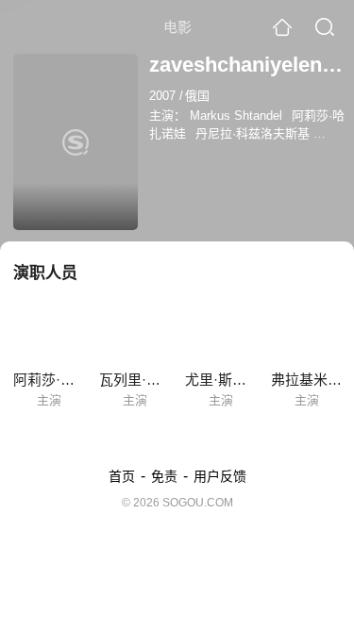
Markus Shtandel (236, 115)
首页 (122, 476)
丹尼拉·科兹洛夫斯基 (252, 133)
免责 (164, 476)
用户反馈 (220, 476)
